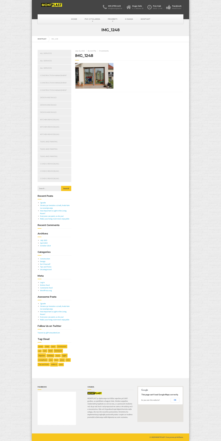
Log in (42, 282)
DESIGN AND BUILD (48, 97)
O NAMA (129, 19)
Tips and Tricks (45, 267)
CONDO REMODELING (49, 164)
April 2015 (44, 243)
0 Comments (104, 51)
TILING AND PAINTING (49, 142)
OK (175, 400)
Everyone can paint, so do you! (52, 216)
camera (41, 346)
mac (50, 360)
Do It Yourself (45, 264)
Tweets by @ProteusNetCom (49, 333)
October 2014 (45, 246)
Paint (56, 360)
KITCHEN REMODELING (49, 120)
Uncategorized (46, 269)
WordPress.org (46, 290)
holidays (50, 355)
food (50, 351)
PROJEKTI (112, 19)
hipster (42, 355)
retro (68, 360)
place (62, 360)
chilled (47, 346)
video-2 (54, 364)
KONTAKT (145, 19)
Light (64, 355)
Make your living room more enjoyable (54, 219)
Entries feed (45, 285)
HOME (74, 19)
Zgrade (43, 202)
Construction (45, 259)
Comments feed (46, 288)
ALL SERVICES (46, 53)
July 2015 (43, 240)
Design (42, 261)
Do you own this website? (150, 400)
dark (44, 351)
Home (58, 356)
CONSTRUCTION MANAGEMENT (53, 75)
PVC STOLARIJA (92, 19)
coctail (53, 346)
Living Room (43, 360)
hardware (58, 351)
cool (40, 351)
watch (61, 364)
